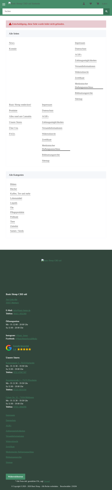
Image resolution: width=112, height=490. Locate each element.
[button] (83, 4)
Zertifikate (79, 78)
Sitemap (78, 99)
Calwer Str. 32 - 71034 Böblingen (20, 397)
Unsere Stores (15, 122)
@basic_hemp (22, 335)
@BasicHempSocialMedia (26, 338)
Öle (12, 207)
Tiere (12, 221)
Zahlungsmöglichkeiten (86, 60)
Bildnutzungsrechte (84, 93)
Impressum (80, 43)
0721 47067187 (20, 372)
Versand (47, 481)
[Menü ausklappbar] (3, 3)
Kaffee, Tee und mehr (20, 193)
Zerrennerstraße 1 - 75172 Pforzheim (21, 380)
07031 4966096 (20, 407)
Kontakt (12, 48)
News (11, 43)
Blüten (13, 184)
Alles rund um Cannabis (20, 116)
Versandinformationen (85, 66)
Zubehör (14, 226)
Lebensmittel (16, 198)
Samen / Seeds (17, 231)
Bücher (13, 189)
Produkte (13, 110)
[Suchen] (106, 11)
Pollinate (14, 217)
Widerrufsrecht (82, 72)
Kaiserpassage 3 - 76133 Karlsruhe (20, 363)
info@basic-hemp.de (21, 310)
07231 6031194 (20, 389)
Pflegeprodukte (17, 212)
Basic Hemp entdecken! (20, 104)
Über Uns (13, 128)
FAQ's (12, 134)
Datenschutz (80, 48)
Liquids (13, 203)
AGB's (78, 54)
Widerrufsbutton (15, 477)
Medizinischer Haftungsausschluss (84, 85)
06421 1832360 (20, 313)
